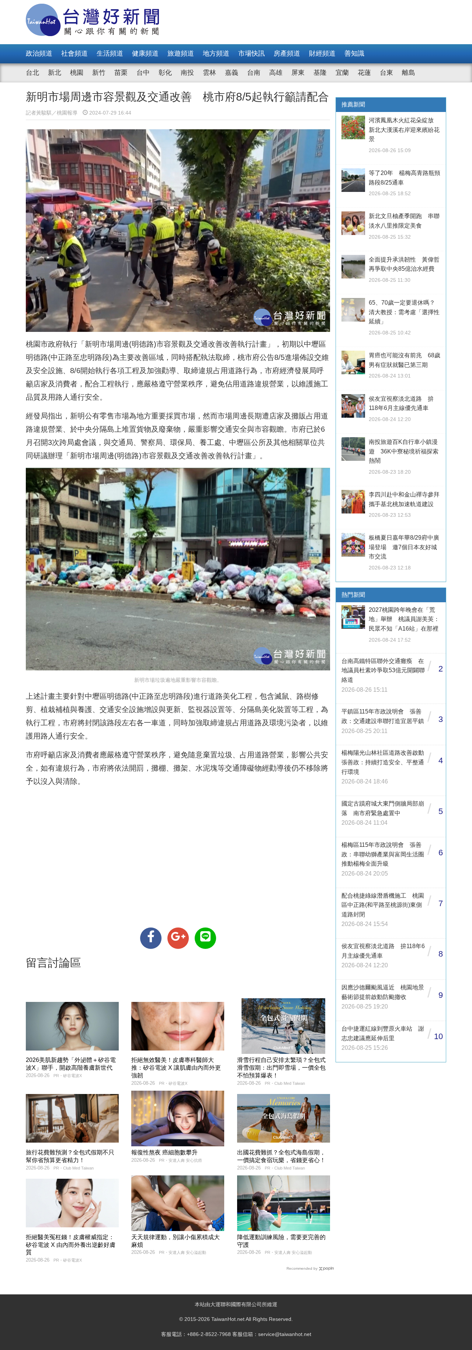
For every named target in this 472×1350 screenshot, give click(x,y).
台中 (143, 72)
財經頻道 (322, 53)
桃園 (76, 72)
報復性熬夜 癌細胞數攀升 (164, 1152)
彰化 (165, 72)
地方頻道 (216, 53)
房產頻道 (287, 53)
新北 (54, 72)
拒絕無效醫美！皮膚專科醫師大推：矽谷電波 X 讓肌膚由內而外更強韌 (176, 1068)
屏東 (298, 72)
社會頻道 (74, 53)
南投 (187, 72)
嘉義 (231, 72)
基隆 (320, 72)
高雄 (275, 72)
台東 (386, 72)
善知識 (354, 53)
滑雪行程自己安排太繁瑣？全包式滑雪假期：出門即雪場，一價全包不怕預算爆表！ (281, 1068)
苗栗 (121, 72)
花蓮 (364, 72)
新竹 (98, 72)
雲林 (209, 72)
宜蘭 (342, 72)
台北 (32, 72)
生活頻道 (110, 53)
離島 (408, 72)
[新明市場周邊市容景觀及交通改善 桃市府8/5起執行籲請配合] (151, 938)
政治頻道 (39, 53)
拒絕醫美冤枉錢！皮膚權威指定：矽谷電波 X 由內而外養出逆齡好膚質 (70, 1245)
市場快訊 (251, 53)
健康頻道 (145, 53)
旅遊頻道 (180, 53)
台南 (253, 72)
